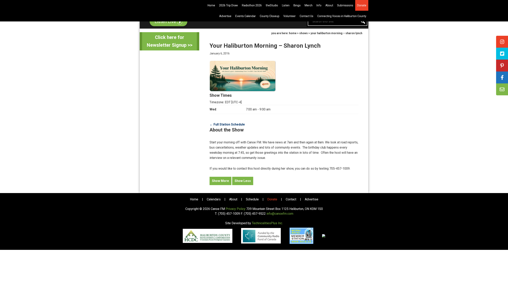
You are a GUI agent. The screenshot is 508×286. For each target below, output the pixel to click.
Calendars (214, 199)
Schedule (252, 199)
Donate (272, 199)
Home (194, 199)
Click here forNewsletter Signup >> (169, 41)
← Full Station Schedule (227, 124)
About (233, 199)
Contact (291, 199)
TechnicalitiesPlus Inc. (267, 223)
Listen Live (166, 21)
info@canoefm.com (280, 213)
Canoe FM (163, 6)
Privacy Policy (235, 209)
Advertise (311, 199)
